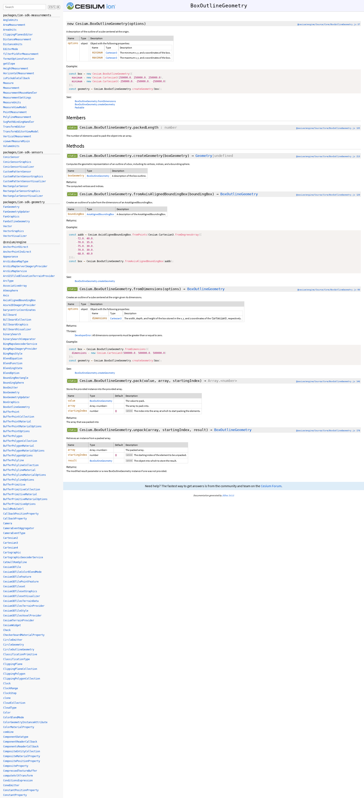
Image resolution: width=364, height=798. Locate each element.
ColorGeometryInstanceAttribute (25, 722)
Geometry (203, 156)
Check (7, 630)
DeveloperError (83, 335)
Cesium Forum (271, 486)
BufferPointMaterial (17, 421)
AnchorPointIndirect (17, 251)
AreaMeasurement (14, 24)
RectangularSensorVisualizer (23, 195)
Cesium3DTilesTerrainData (21, 601)
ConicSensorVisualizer (18, 166)
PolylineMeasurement (17, 117)
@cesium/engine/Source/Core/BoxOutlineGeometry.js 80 (328, 289)
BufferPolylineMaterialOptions (24, 474)
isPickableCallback (16, 78)
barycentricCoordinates (19, 310)
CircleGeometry (13, 644)
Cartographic (12, 552)
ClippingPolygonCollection (21, 678)
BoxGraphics (11, 402)
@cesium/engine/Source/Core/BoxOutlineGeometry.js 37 (328, 24)
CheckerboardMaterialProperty (23, 635)
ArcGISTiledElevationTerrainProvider (29, 276)
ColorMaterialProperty (18, 727)
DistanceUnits (12, 44)
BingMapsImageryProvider (20, 348)
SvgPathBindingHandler (18, 121)
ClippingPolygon (14, 673)
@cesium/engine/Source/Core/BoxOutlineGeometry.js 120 (328, 195)
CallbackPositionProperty (21, 513)
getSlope (9, 63)
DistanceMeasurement (17, 39)
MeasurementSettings (17, 97)
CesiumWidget (12, 625)
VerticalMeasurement (17, 136)
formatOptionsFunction (18, 58)
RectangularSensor (15, 186)
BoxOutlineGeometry (98, 175)
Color (7, 712)
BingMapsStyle (12, 353)
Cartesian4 (10, 547)
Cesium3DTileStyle (15, 610)
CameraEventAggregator (18, 528)
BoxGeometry (11, 392)
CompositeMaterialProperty (21, 756)
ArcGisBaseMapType (15, 261)
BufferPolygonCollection (20, 440)
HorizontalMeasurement (18, 73)
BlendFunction (12, 363)
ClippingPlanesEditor (18, 34)
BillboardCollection (17, 319)
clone (7, 698)
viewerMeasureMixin (16, 141)
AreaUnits (9, 29)
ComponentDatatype (15, 736)
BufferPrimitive (14, 484)
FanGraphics (11, 216)
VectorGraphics (13, 231)
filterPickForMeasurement (21, 54)
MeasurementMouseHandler (20, 92)
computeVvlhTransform (18, 775)
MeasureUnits (12, 102)
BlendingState (12, 368)
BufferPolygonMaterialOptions (23, 450)
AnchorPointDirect (15, 246)
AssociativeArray (15, 285)
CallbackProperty (15, 518)
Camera (7, 523)
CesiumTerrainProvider (18, 620)
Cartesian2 (10, 537)
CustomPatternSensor (17, 171)
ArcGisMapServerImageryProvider (25, 266)
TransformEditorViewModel (21, 131)
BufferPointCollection (18, 416)
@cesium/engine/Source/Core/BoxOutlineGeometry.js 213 (328, 156)
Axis (6, 295)
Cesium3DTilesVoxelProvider (22, 615)
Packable (79, 107)
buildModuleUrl (13, 508)
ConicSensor (11, 157)
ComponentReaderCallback (20, 741)
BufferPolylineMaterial (19, 470)
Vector (7, 226)
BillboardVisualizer (17, 329)
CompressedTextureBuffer (20, 770)
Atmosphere (10, 290)
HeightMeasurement (15, 68)
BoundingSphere (13, 382)
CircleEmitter (12, 639)
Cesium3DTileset (14, 586)
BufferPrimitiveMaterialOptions (25, 499)
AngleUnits (10, 20)
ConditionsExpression (18, 780)
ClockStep (9, 693)
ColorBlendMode (13, 717)
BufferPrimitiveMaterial (20, 494)
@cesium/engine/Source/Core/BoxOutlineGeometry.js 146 (328, 381)
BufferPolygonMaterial (18, 445)
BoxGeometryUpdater (16, 397)
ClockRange (10, 688)
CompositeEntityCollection (21, 751)
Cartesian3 (111, 52)
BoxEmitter (10, 387)
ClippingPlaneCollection (20, 668)
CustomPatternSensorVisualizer (24, 181)
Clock (7, 683)
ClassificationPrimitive (20, 654)
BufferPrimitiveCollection (21, 489)
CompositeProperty (15, 765)
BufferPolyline (13, 460)
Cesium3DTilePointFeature (21, 581)
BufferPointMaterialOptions (22, 426)
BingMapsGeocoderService (20, 343)
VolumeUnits (11, 146)
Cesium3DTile (12, 567)
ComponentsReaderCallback (21, 746)
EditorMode (10, 49)
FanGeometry (11, 206)
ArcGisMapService (15, 271)
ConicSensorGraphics (17, 161)
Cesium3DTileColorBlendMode (22, 571)
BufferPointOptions (16, 431)
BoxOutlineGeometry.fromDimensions (95, 101)
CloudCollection (14, 702)
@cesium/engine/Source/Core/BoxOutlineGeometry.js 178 (328, 430)
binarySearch (12, 334)
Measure (8, 83)
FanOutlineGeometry (16, 221)
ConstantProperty (15, 795)
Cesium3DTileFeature (17, 576)
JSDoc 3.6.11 (228, 495)
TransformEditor (14, 126)
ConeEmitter (11, 785)
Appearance (10, 256)
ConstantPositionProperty (21, 790)
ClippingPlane (12, 664)
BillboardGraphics (15, 324)
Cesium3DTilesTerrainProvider (23, 605)
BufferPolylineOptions (18, 479)
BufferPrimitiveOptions (19, 504)
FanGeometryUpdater (16, 211)
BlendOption (11, 373)
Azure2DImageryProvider (19, 305)
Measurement (11, 87)
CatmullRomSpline (15, 562)
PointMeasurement (15, 112)
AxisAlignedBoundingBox (100, 214)
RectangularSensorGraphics (21, 191)
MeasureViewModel (15, 107)
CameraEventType (14, 533)
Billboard (9, 314)
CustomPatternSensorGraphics (23, 176)
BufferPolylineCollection (21, 465)
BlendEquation (12, 358)
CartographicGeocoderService (23, 557)
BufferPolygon (12, 436)
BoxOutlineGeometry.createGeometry (95, 104)
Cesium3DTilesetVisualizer (21, 596)
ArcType (8, 280)
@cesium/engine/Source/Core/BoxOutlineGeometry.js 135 (328, 128)
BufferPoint (11, 411)
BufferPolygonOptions (18, 455)
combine (8, 732)
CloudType (9, 707)
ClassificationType (16, 659)
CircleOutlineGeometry (18, 649)
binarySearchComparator (19, 339)
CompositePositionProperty (21, 761)
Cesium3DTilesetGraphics (20, 591)
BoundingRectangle (15, 377)
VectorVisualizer (15, 236)
